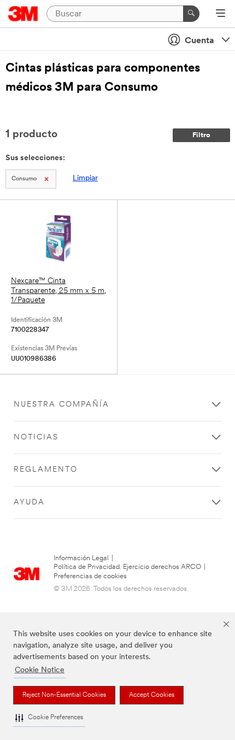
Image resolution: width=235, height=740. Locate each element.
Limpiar (85, 178)
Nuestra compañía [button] (61, 405)
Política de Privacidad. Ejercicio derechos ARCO (127, 567)
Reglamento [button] (46, 470)
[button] (49, 718)
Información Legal (81, 558)
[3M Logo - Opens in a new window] (23, 13)
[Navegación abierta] (220, 14)
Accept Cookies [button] (151, 695)
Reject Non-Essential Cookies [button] (64, 695)
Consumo (24, 179)
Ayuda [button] (29, 502)
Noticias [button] (36, 437)
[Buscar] (191, 13)
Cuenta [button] (199, 41)
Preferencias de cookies (90, 576)
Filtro (201, 135)
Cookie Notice (39, 670)
